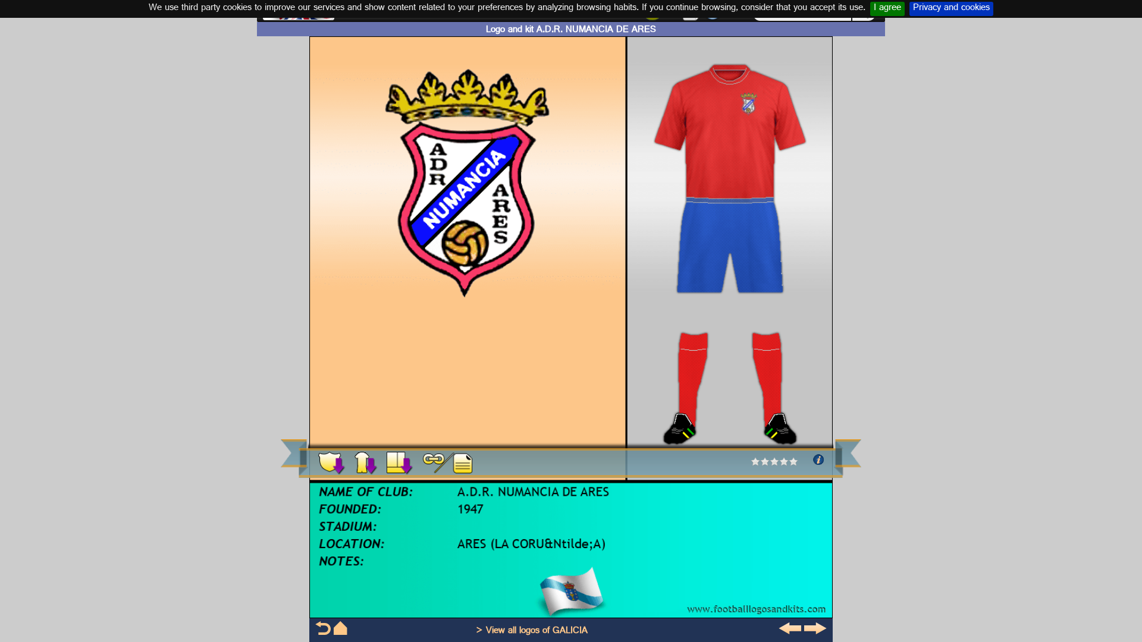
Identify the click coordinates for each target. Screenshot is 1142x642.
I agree (887, 9)
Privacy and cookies (951, 9)
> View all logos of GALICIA (532, 631)
